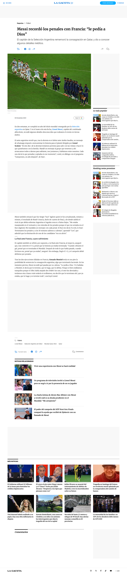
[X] (96, 571)
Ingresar (121, 3)
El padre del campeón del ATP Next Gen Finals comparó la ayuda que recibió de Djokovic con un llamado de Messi (55, 412)
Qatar (60, 344)
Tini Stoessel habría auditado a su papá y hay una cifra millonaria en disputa (20, 517)
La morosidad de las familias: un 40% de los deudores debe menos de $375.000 (105, 517)
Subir (118, 571)
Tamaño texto (22, 352)
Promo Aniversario (108, 3)
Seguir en (77, 118)
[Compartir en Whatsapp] (29, 49)
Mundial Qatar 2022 (50, 344)
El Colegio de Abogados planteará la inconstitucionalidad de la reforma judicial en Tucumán (110, 213)
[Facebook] (100, 571)
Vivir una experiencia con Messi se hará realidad (54, 366)
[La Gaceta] (63, 3)
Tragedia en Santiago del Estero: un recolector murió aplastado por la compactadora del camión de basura (110, 137)
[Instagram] (91, 571)
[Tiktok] (105, 571)
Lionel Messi (18, 344)
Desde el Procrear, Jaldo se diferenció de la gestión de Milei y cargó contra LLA (110, 203)
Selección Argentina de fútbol (33, 344)
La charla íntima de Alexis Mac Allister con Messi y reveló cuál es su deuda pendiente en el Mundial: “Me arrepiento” (55, 398)
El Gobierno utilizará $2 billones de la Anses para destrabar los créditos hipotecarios (20, 486)
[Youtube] (111, 571)
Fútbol (28, 23)
